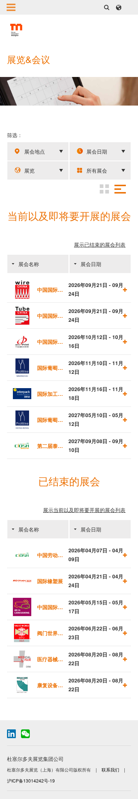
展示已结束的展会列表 (99, 244)
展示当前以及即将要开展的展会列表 (84, 509)
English (118, 7)
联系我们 (111, 769)
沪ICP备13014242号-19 (31, 780)
